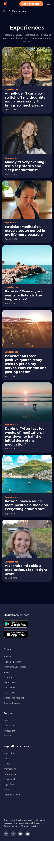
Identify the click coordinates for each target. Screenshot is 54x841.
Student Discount (12, 702)
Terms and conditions (27, 823)
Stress (7, 763)
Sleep (6, 758)
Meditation (9, 753)
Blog (5, 11)
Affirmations (10, 768)
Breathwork (9, 779)
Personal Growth (12, 794)
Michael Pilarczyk (12, 661)
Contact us (9, 725)
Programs (9, 677)
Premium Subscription (15, 666)
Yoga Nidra (9, 784)
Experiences (19, 11)
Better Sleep (10, 682)
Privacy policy (11, 826)
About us (8, 656)
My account (9, 730)
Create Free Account (14, 697)
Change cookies (29, 826)
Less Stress (9, 692)
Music (6, 672)
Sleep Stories (10, 687)
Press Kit (8, 735)
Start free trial (31, 3)
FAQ (6, 720)
